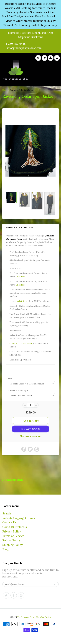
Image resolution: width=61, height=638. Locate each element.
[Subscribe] (55, 584)
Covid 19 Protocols (14, 527)
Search (6, 513)
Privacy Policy (11, 531)
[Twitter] (6, 595)
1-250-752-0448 (16, 43)
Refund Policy (11, 540)
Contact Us (9, 522)
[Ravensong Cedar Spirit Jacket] (30, 151)
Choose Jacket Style (18, 390)
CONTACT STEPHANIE (21, 343)
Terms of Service (13, 535)
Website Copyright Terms (18, 518)
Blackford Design (43, 617)
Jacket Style (22, 301)
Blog (5, 549)
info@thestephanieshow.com (24, 48)
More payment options (30, 436)
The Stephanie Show (26, 617)
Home (4, 90)
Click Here (20, 276)
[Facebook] (13, 595)
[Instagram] (21, 595)
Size (10, 378)
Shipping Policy (12, 544)
